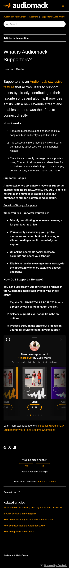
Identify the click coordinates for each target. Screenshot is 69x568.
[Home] (26, 7)
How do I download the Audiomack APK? (25, 525)
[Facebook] (5, 447)
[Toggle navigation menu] (63, 5)
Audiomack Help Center (15, 16)
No (43, 465)
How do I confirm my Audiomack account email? (29, 519)
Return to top (11, 492)
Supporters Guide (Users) (53, 16)
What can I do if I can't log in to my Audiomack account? (33, 507)
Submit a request (47, 481)
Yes (26, 465)
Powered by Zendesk (55, 565)
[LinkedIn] (14, 447)
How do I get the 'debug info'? (19, 531)
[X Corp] (9, 447)
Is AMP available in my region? (20, 513)
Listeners (33, 16)
